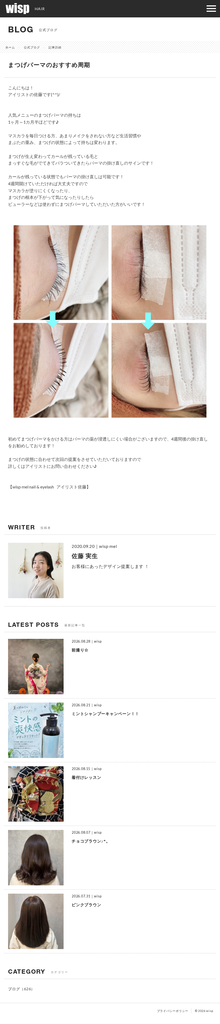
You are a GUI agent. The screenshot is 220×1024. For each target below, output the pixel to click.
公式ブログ (32, 47)
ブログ (14, 989)
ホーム (10, 47)
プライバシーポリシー (173, 1010)
